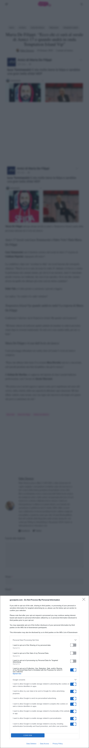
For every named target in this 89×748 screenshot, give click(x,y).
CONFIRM (28, 735)
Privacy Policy (58, 744)
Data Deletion (31, 744)
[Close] (84, 600)
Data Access (44, 744)
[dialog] (44, 672)
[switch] (73, 645)
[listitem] (44, 640)
